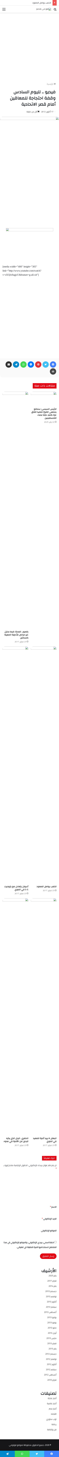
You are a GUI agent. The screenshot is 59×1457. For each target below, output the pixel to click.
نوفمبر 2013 (51, 1296)
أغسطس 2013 (50, 1312)
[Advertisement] (29, 44)
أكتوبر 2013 (51, 1302)
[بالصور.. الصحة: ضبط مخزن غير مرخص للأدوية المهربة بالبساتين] (15, 510)
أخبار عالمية (51, 1403)
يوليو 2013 (51, 1317)
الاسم (53, 1207)
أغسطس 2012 (50, 1375)
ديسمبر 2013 (50, 1291)
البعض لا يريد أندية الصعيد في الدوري (44, 1139)
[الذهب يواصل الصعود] (44, 765)
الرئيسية (50, 84)
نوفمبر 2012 (51, 1359)
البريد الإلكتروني (49, 1219)
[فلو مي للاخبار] (43, 9)
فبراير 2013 (51, 1343)
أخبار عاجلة (52, 1398)
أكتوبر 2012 (51, 1364)
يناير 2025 (52, 1275)
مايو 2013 (52, 1328)
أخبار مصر (52, 1409)
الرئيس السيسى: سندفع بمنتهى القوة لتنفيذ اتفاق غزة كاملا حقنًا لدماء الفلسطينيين (43, 413)
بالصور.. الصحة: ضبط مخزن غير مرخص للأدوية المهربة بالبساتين (16, 635)
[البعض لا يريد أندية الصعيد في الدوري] (44, 1016)
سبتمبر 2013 (51, 1307)
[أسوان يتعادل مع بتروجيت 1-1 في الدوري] (15, 765)
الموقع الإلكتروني (48, 1230)
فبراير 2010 (51, 1380)
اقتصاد (53, 1414)
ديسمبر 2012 (50, 1354)
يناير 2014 (52, 1286)
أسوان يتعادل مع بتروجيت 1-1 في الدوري (16, 888)
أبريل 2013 (52, 1333)
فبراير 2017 (51, 1281)
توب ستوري (51, 1419)
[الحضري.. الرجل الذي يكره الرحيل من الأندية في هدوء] (15, 1016)
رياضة (53, 1424)
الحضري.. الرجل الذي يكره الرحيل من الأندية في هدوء (16, 1139)
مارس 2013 (51, 1338)
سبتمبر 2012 (51, 1369)
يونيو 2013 (51, 1322)
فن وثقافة (51, 1429)
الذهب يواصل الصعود (41, 3)
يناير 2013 (52, 1348)
